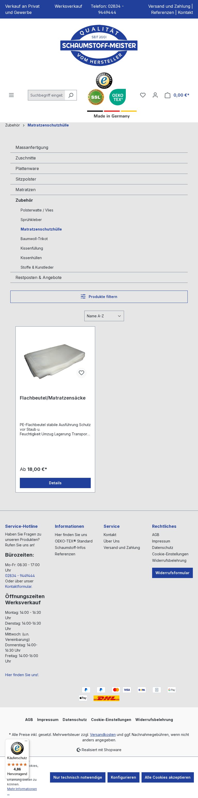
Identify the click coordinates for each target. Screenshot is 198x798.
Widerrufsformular (172, 573)
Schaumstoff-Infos (70, 547)
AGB (155, 534)
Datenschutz (162, 547)
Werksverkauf (68, 6)
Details (55, 483)
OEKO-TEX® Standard (74, 541)
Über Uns (112, 541)
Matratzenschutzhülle (41, 229)
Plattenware (27, 168)
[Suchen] (71, 95)
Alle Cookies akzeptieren (168, 777)
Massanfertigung (31, 147)
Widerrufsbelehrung (169, 560)
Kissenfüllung (32, 248)
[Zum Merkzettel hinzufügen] (81, 373)
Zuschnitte (25, 157)
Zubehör (24, 200)
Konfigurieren (123, 777)
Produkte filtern (102, 296)
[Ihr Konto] (155, 95)
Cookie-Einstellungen (170, 554)
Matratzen (25, 189)
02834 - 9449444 (20, 575)
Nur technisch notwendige (77, 777)
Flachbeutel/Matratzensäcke (53, 398)
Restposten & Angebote (38, 277)
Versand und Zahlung (169, 6)
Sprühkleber (31, 219)
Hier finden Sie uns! (21, 675)
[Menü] (11, 95)
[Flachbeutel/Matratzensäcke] (55, 356)
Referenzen (162, 12)
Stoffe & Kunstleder (37, 267)
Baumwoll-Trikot (34, 238)
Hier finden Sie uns (71, 534)
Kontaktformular (18, 586)
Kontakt (185, 12)
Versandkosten (103, 734)
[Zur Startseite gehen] (99, 45)
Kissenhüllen (31, 258)
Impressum (161, 541)
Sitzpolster (25, 179)
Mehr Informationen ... (22, 791)
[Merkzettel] (143, 95)
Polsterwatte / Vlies (37, 210)
